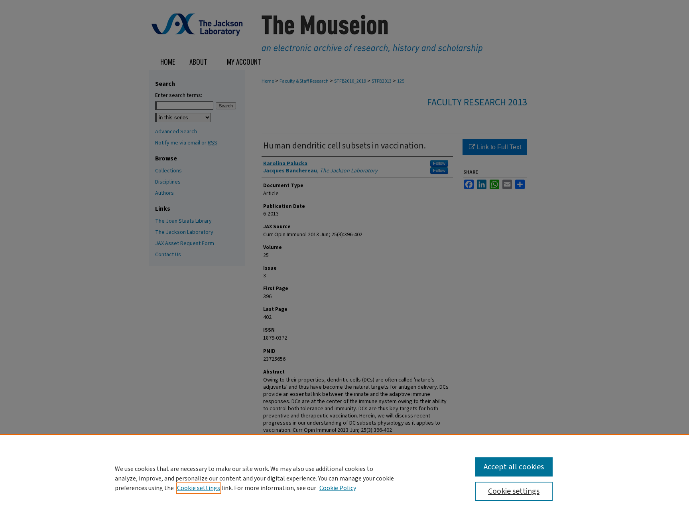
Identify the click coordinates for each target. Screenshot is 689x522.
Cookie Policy (337, 488)
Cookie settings (198, 488)
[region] (344, 478)
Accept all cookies (514, 467)
